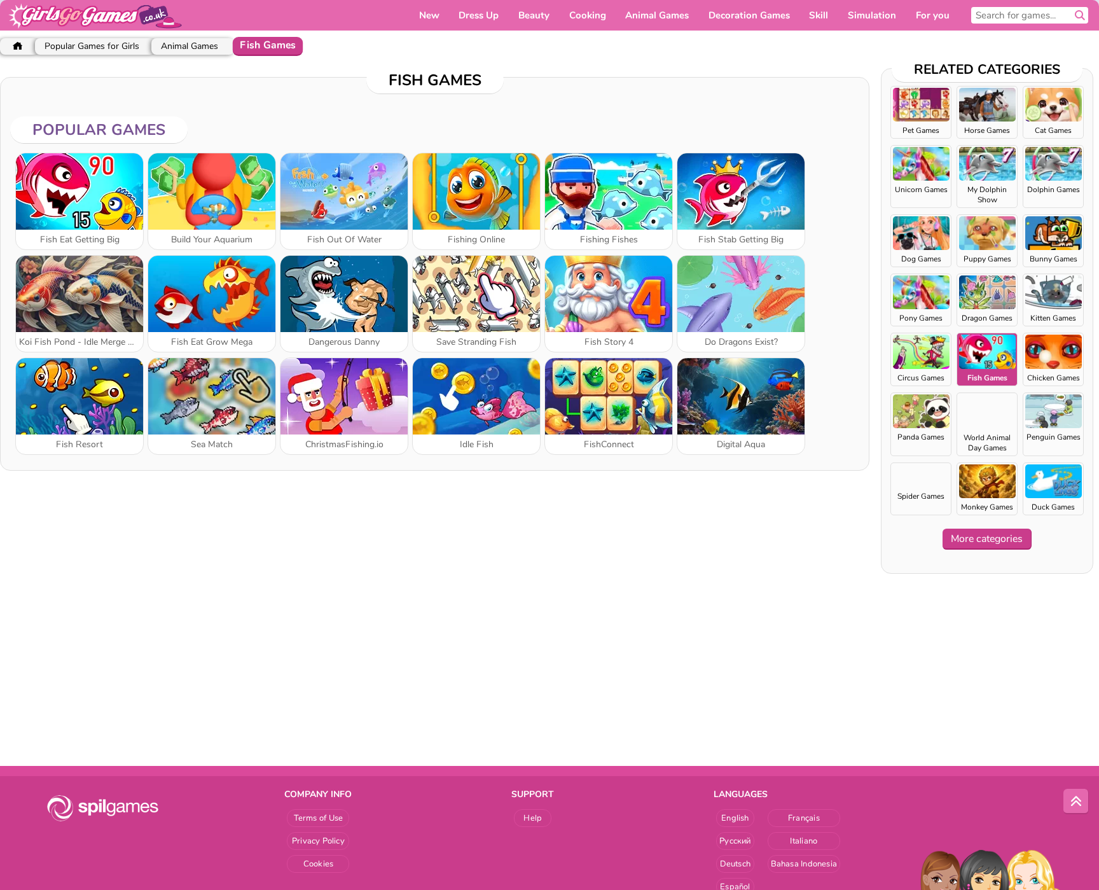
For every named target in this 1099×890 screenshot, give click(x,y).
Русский (735, 841)
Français (804, 818)
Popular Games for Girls (92, 46)
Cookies (318, 864)
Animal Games (189, 46)
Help (532, 818)
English (735, 818)
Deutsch (735, 864)
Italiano (803, 841)
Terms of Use (318, 818)
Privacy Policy (318, 841)
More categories (987, 539)
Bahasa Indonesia (804, 864)
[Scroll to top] (1076, 801)
